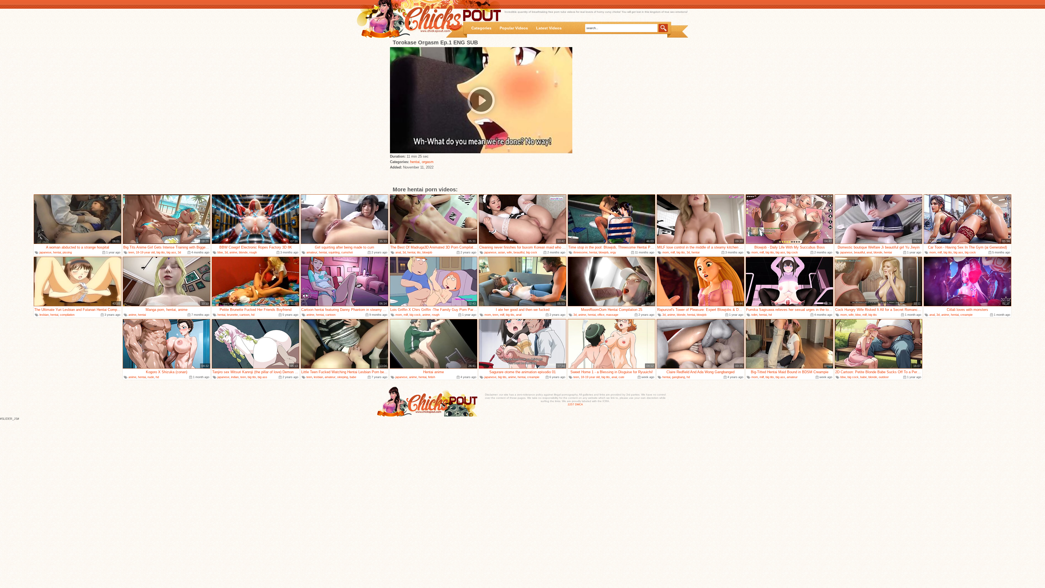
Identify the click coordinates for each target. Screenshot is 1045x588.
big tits (160, 252)
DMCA (579, 404)
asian (501, 252)
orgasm (428, 162)
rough (253, 252)
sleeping (342, 377)
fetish (431, 377)
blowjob (427, 252)
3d (179, 252)
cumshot (347, 252)
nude (150, 377)
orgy (613, 252)
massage (612, 314)
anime (233, 252)
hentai (415, 162)
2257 (571, 404)
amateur (311, 252)
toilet (754, 314)
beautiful (519, 252)
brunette (232, 314)
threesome (580, 252)
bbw (220, 252)
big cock (531, 252)
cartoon (244, 314)
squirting (334, 252)
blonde (243, 252)
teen (131, 252)
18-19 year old (145, 252)
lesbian (44, 314)
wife (509, 252)
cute (621, 377)
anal (398, 252)
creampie (966, 314)
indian (235, 377)
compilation (67, 314)
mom (665, 252)
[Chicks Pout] (411, 19)
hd (252, 314)
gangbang (678, 377)
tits (419, 252)
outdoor (884, 377)
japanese (45, 252)
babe (353, 377)
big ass (171, 252)
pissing (67, 252)
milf (673, 252)
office (600, 314)
